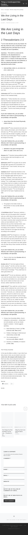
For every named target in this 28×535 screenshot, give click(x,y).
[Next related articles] (25, 408)
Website (6, 481)
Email (6, 475)
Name (6, 469)
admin (3, 22)
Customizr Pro (17, 528)
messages (7, 9)
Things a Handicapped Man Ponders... (14, 525)
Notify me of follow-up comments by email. (12, 489)
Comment (7, 458)
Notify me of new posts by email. (13, 496)
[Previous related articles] (22, 408)
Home (2, 9)
